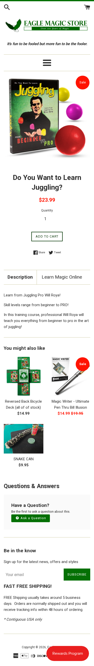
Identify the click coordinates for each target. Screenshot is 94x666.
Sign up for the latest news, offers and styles (41, 562)
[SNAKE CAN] (23, 439)
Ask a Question (33, 518)
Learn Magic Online (62, 277)
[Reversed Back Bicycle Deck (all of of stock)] (23, 376)
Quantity (47, 210)
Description (20, 277)
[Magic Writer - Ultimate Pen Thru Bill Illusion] (70, 376)
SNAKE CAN (24, 459)
